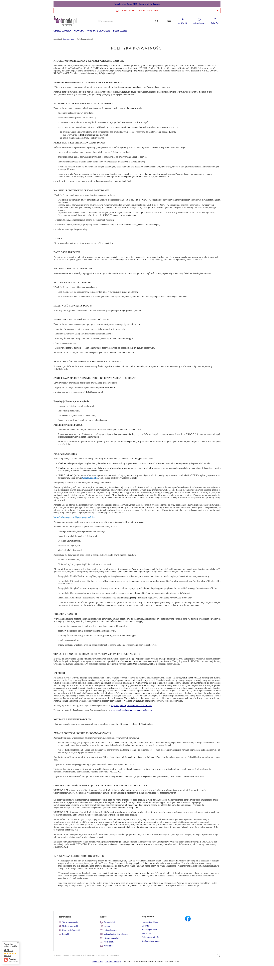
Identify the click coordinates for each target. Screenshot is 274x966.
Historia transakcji (111, 938)
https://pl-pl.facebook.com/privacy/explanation (131, 710)
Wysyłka (145, 926)
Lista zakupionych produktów (116, 934)
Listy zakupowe (199, 23)
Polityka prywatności (150, 937)
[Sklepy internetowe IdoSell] (218, 955)
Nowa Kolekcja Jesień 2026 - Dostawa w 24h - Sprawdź (137, 4)
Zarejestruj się (110, 922)
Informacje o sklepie (150, 922)
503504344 (97, 961)
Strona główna (68, 39)
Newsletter (108, 946)
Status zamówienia (70, 922)
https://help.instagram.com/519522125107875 (131, 705)
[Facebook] (200, 919)
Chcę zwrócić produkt (71, 930)
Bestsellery (120, 30)
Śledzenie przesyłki (70, 926)
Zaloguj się (182, 23)
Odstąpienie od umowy (151, 941)
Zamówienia (65, 916)
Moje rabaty (109, 942)
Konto (103, 916)
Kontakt (65, 934)
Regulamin (146, 933)
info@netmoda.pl (113, 961)
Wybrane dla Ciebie (98, 30)
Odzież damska (62, 30)
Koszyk (107, 926)
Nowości (79, 30)
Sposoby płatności (149, 929)
